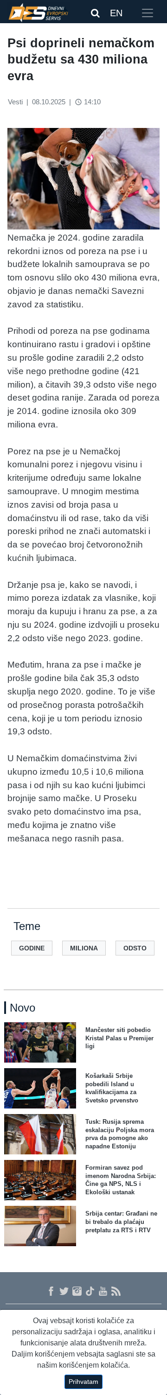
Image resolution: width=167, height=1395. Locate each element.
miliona (84, 948)
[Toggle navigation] (147, 13)
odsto (135, 948)
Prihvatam (83, 1381)
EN (116, 13)
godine (32, 948)
